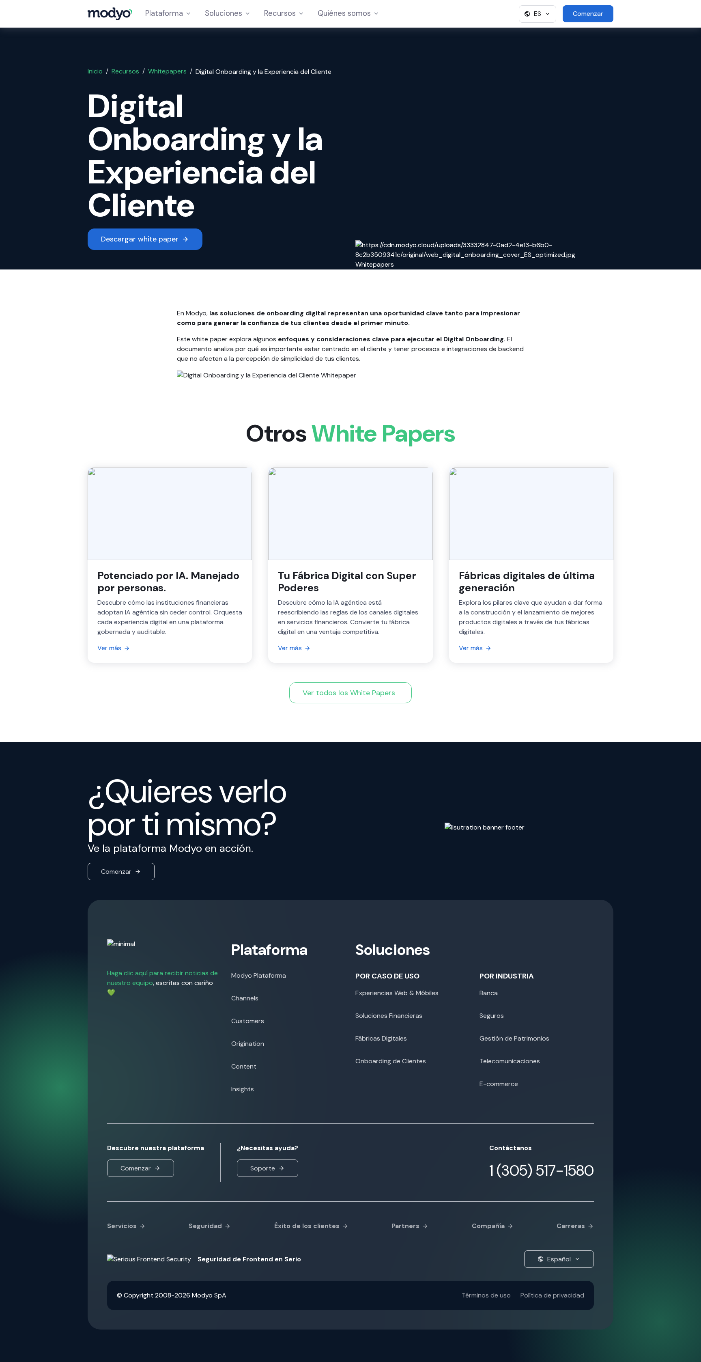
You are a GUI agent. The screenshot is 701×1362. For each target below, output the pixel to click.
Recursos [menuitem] (285, 13)
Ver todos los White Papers (349, 693)
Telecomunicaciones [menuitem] (510, 1061)
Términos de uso (486, 1295)
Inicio (95, 71)
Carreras (571, 1226)
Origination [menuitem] (247, 1043)
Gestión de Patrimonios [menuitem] (514, 1038)
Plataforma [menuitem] (166, 13)
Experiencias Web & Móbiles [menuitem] (397, 993)
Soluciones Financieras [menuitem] (388, 1015)
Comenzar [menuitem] (588, 13)
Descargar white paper (139, 239)
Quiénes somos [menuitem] (344, 13)
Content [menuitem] (243, 1066)
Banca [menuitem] (489, 993)
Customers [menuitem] (247, 1021)
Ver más (109, 648)
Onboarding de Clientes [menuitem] (390, 1061)
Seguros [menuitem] (492, 1015)
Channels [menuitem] (244, 998)
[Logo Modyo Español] (110, 13)
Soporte (262, 1168)
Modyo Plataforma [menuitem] (258, 975)
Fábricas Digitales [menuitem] (381, 1038)
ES (537, 13)
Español (559, 1259)
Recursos (125, 71)
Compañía (488, 1226)
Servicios (122, 1226)
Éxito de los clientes (307, 1226)
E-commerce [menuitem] (499, 1084)
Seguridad (205, 1226)
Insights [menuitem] (242, 1089)
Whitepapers (167, 71)
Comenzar (116, 871)
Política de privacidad (552, 1295)
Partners (405, 1226)
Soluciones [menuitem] (225, 13)
